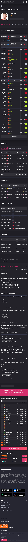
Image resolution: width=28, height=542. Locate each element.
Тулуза (3, 282)
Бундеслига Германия (5, 507)
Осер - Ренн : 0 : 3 (6, 374)
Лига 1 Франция (4, 508)
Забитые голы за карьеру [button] (8, 293)
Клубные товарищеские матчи (13, 45)
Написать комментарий (7, 386)
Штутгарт (4, 284)
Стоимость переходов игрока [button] (9, 332)
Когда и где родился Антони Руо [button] (9, 266)
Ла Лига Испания (4, 505)
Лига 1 (15, 36)
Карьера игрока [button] (5, 273)
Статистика (4, 148)
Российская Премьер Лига (6, 510)
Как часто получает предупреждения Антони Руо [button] (13, 358)
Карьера (14, 24)
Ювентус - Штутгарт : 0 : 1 (8, 369)
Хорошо (4, 539)
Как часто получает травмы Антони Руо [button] (12, 346)
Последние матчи (5, 24)
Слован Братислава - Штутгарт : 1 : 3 (11, 372)
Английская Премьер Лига (6, 504)
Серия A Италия (4, 502)
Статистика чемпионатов (15, 148)
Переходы (20, 24)
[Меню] (1, 2)
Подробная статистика (14, 448)
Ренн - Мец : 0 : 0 (6, 375)
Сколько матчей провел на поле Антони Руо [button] (13, 307)
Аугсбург (23, 327)
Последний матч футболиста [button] (9, 322)
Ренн (3, 289)
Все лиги (3, 512)
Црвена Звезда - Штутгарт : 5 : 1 (10, 371)
